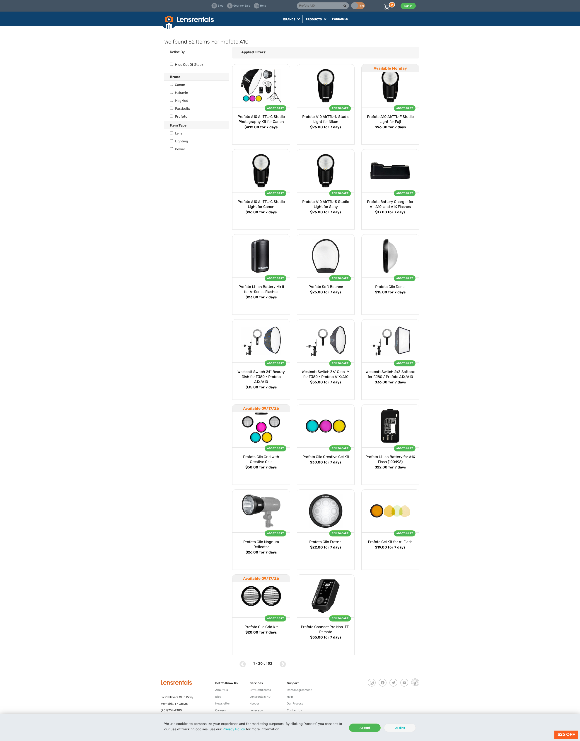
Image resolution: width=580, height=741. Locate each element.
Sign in (408, 5)
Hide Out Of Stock (188, 65)
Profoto (180, 117)
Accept (365, 727)
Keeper (254, 703)
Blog (218, 696)
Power (179, 149)
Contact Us (294, 710)
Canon (179, 85)
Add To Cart (275, 108)
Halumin (181, 93)
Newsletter (222, 703)
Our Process (295, 703)
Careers (220, 710)
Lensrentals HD (260, 696)
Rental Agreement (299, 690)
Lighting (181, 141)
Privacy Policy (233, 729)
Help (290, 696)
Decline (400, 727)
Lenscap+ (256, 710)
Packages (340, 19)
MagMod (181, 101)
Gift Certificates (260, 690)
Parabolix (182, 109)
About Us (221, 690)
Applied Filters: (253, 52)
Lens (178, 133)
